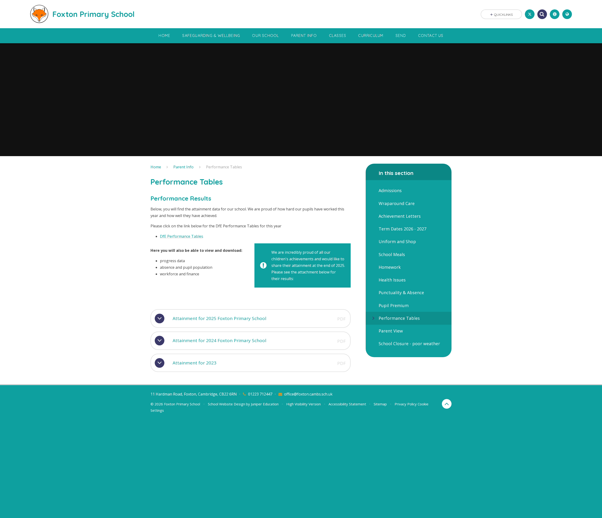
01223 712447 (260, 394)
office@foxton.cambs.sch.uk (308, 394)
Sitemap (380, 404)
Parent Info (183, 167)
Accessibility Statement (347, 404)
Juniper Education (265, 404)
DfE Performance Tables (181, 236)
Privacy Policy (406, 404)
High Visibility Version (303, 404)
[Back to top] (447, 404)
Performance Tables (224, 167)
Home (155, 167)
